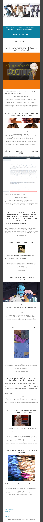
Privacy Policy (7, 511)
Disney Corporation (35, 201)
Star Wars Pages (22, 138)
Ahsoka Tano (10, 102)
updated (33, 403)
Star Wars (32, 98)
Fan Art (17, 135)
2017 (7, 402)
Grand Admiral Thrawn (22, 203)
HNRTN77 (28, 232)
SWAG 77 (21, 19)
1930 (8, 267)
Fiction (20, 135)
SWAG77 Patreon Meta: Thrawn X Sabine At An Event (21, 451)
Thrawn (35, 204)
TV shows (24, 206)
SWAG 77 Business (21, 99)
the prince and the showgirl (10, 443)
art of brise (15, 318)
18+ (9, 98)
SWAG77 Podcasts (32, 32)
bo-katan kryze (20, 102)
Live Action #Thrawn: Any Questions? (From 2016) (21, 152)
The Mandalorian (21, 100)
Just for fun (27, 135)
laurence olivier (29, 440)
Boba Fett (25, 102)
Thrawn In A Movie (26, 401)
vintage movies (34, 443)
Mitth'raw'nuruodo (34, 198)
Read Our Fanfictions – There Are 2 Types (20, 34)
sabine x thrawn (15, 269)
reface (13, 144)
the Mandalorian (30, 204)
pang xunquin (31, 267)
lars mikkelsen (31, 203)
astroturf (10, 201)
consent (23, 141)
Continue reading (10, 393)
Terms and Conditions (9, 509)
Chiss (8, 440)
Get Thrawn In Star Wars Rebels (17, 198)
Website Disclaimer (9, 513)
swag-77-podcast (33, 99)
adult (10, 141)
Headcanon (23, 135)
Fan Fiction (10, 402)
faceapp (7, 142)
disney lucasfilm (7, 203)
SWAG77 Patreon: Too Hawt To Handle (21, 328)
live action (36, 203)
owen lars (35, 103)
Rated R (29, 98)
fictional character (22, 142)
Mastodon (7, 516)
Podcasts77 (17, 98)
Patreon (36, 135)
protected (19, 234)
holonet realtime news (34, 232)
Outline (33, 135)
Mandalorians (21, 103)
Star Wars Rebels (28, 138)
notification (27, 142)
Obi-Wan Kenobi (31, 103)
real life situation (24, 234)
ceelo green (14, 201)
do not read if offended (21, 231)
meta (26, 492)
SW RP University (11, 29)
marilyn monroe (10, 442)
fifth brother (12, 103)
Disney (30, 201)
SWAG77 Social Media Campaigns (10, 32)
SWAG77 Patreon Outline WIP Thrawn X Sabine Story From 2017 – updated (21, 379)
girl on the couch (18, 267)
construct (26, 141)
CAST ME (10, 135)
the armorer (22, 106)
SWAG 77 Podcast (27, 99)
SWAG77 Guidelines (29, 27)
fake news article (34, 231)
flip (37, 231)
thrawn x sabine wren (21, 270)
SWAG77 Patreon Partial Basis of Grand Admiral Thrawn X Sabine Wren (21, 412)
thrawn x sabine (32, 269)
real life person (8, 144)
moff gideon (26, 103)
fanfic (14, 267)
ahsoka (7, 201)
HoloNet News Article (28, 228)
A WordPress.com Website (16, 519)
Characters (12, 98)
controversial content (13, 231)
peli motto (6, 105)
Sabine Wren (30, 137)
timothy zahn (20, 206)
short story (20, 269)
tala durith (17, 106)
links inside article (11, 234)
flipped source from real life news (11, 232)
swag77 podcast (13, 106)
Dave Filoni (24, 201)
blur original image (18, 141)
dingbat (27, 201)
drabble (10, 369)
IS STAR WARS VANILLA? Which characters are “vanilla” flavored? (21, 49)
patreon (30, 142)
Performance (34, 142)
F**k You (17, 203)
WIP (36, 403)
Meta (30, 135)
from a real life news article (22, 232)
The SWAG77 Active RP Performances (24, 29)
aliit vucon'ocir (10, 318)
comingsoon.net (19, 201)
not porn (15, 234)
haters (28, 203)
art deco (11, 267)
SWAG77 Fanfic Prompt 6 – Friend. (21, 242)
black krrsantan (15, 102)
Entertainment (33, 102)
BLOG (7, 27)
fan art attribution (15, 142)
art (8, 135)
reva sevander (18, 105)
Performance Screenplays (10, 137)
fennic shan (8, 103)
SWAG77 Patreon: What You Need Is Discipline (21, 278)
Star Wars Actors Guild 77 (18, 96)
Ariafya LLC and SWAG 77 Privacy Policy (28, 519)
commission (16, 313)
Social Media (23, 105)
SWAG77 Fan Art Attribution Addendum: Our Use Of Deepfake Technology (21, 114)
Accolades (13, 27)
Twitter (25, 321)
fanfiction (23, 318)
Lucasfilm (28, 198)
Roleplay (25, 137)
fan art (10, 142)
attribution (13, 141)
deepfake (29, 141)
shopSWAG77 (22, 32)
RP (27, 137)
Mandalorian (16, 103)
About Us (20, 27)
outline (23, 402)
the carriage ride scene (31, 442)
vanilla (32, 106)
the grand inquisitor (27, 106)
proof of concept (17, 137)
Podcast (10, 105)
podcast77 (13, 105)
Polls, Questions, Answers (23, 98)
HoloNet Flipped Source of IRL (19, 228)
